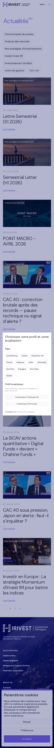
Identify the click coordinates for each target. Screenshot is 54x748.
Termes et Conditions (26, 412)
